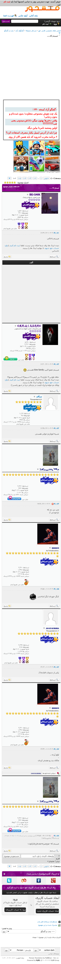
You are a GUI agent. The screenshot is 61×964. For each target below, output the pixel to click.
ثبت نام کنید (15, 245)
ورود (55, 24)
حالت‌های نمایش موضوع (11, 186)
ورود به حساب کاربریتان (16, 909)
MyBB (38, 960)
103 (29, 178)
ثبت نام (45, 24)
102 (35, 178)
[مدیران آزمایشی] (23, 228)
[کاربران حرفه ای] (26, 584)
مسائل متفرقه (31, 31)
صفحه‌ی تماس (53, 954)
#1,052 (56, 364)
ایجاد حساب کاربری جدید (48, 911)
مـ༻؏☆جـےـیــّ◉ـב (49, 838)
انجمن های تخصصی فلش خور (49, 31)
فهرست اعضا (8, 15)
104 (24, 178)
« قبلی (46, 178)
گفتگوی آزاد (19, 31)
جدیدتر (51, 861)
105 (19, 178)
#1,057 (56, 749)
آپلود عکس (23, 15)
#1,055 (56, 589)
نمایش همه (32, 874)
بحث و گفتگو (8, 31)
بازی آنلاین (33, 15)
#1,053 (56, 428)
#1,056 (56, 667)
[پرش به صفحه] (9, 178)
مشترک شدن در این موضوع (47, 925)
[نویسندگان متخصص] (19, 228)
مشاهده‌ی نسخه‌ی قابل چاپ (47, 922)
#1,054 (56, 504)
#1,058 (56, 836)
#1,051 (56, 233)
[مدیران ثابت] (26, 228)
